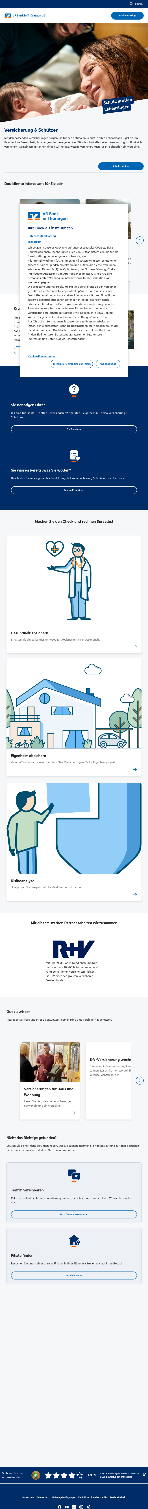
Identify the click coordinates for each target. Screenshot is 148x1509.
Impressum (28, 1497)
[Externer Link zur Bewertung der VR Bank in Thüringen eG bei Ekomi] (144, 1475)
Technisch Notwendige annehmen (72, 363)
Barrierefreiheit (118, 1497)
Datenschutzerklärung (42, 236)
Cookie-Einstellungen (42, 356)
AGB (104, 1497)
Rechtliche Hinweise (88, 1497)
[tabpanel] (49, 1080)
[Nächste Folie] (140, 240)
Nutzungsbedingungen (63, 1497)
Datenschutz (42, 1497)
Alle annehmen (108, 363)
